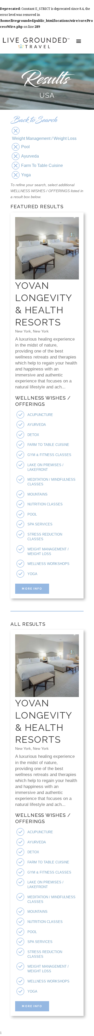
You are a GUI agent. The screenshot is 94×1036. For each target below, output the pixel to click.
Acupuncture (40, 415)
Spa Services (39, 524)
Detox (33, 435)
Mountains (37, 494)
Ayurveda (36, 425)
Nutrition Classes (45, 504)
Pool (32, 514)
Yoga (32, 574)
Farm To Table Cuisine (48, 445)
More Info (32, 588)
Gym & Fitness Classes (49, 455)
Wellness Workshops (48, 564)
